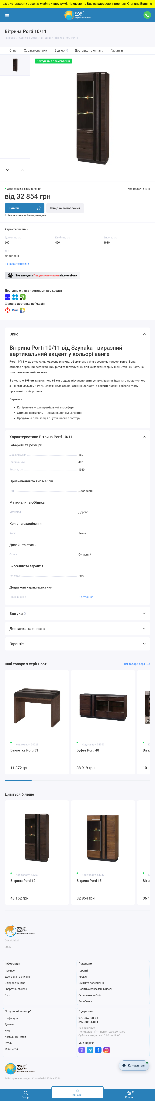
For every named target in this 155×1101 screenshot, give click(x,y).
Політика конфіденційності (95, 989)
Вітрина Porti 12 (22, 881)
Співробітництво (15, 982)
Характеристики (35, 50)
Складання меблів (89, 995)
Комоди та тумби (15, 1036)
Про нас (10, 970)
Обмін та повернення (91, 982)
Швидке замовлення (65, 208)
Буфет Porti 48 (88, 750)
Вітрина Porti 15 (89, 881)
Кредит (82, 976)
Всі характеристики (17, 263)
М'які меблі (11, 1049)
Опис (12, 50)
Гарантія (117, 50)
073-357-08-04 (88, 1018)
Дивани (9, 1024)
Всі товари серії (134, 664)
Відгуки (61, 50)
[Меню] (7, 15)
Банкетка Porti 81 (24, 750)
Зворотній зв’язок (16, 989)
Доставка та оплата (89, 50)
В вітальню (85, 597)
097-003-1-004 (88, 1022)
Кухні (8, 1030)
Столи (8, 1043)
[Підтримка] (147, 15)
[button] (7, 170)
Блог (8, 995)
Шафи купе (11, 1018)
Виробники (85, 1001)
